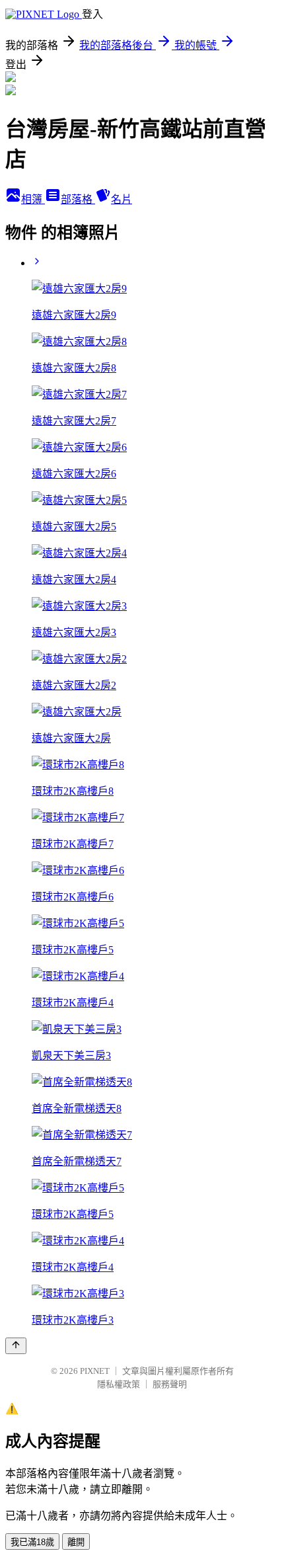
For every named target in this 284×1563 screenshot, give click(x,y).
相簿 (33, 199)
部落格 (78, 199)
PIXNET (95, 1371)
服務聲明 (170, 1384)
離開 (76, 1542)
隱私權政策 (118, 1384)
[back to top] (15, 1346)
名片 (121, 199)
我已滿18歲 (32, 1542)
